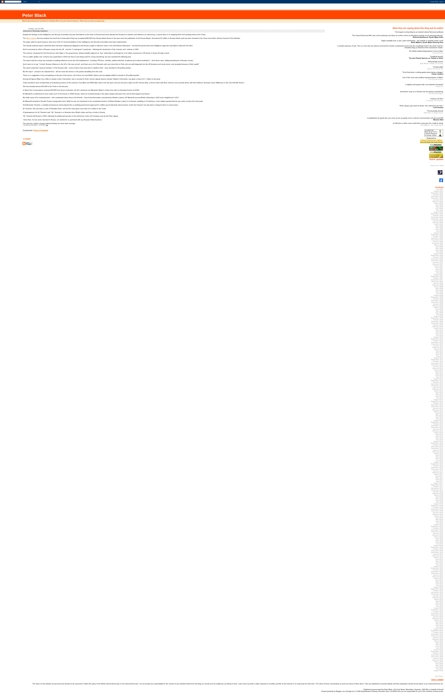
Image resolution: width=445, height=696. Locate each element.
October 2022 (438, 591)
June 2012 (439, 375)
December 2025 (437, 657)
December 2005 (437, 240)
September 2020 (437, 547)
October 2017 (438, 486)
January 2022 (438, 575)
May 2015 (439, 436)
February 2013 (437, 389)
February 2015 (437, 431)
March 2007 (438, 266)
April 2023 (439, 601)
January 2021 (438, 554)
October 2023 (438, 611)
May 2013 (439, 394)
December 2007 (437, 281)
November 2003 (437, 196)
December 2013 (437, 406)
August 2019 (438, 525)
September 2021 (437, 568)
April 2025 (439, 643)
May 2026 (439, 665)
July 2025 (439, 648)
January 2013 (438, 387)
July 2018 (439, 502)
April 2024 (439, 622)
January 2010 (438, 325)
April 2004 (439, 205)
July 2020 (439, 544)
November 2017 (437, 488)
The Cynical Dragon (435, 79)
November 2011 (437, 363)
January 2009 (438, 304)
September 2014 (437, 422)
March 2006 (438, 245)
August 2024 (438, 629)
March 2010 (438, 328)
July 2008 (439, 294)
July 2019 (439, 523)
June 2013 (439, 396)
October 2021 (438, 570)
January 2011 (438, 346)
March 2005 (438, 224)
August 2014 (438, 420)
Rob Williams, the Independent (432, 125)
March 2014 (438, 412)
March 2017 (438, 474)
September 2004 (437, 214)
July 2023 (439, 606)
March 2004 (438, 203)
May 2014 (439, 415)
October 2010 (438, 340)
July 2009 (439, 314)
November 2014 (437, 426)
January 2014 (438, 408)
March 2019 (438, 516)
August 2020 (438, 545)
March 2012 (438, 370)
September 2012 (437, 380)
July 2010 (439, 335)
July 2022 (439, 585)
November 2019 (437, 530)
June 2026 (439, 667)
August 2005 (438, 233)
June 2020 (439, 542)
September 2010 (437, 339)
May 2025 (439, 644)
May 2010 (439, 332)
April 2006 (439, 247)
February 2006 (437, 243)
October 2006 (438, 257)
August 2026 (438, 670)
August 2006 (438, 254)
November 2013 (437, 405)
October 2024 (438, 632)
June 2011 (439, 354)
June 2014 (439, 417)
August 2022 (438, 587)
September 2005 (437, 235)
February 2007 (437, 264)
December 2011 (437, 365)
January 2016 (438, 450)
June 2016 (439, 459)
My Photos (439, 676)
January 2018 (438, 492)
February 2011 (437, 347)
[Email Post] (46, 125)
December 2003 (437, 198)
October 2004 (438, 215)
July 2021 (439, 565)
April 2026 (439, 664)
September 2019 (437, 526)
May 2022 (439, 582)
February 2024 (437, 618)
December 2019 (437, 532)
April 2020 (439, 538)
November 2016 (437, 467)
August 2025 (438, 650)
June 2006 (439, 250)
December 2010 (437, 344)
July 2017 (439, 481)
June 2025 (439, 646)
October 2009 (438, 320)
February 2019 (437, 514)
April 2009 (439, 309)
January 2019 (438, 512)
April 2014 (439, 413)
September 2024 (437, 631)
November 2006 (437, 259)
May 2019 (439, 519)
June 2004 (439, 208)
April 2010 (439, 330)
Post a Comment (40, 130)
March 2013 (438, 391)
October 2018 (438, 507)
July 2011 (439, 356)
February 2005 (437, 222)
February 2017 (437, 472)
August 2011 (438, 358)
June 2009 (439, 313)
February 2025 (437, 639)
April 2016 (439, 455)
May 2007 (439, 269)
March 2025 (438, 641)
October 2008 (438, 299)
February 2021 (437, 556)
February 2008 (437, 285)
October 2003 (438, 195)
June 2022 (439, 584)
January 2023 (438, 596)
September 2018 (437, 505)
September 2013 (437, 401)
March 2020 (438, 537)
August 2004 (438, 212)
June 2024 (439, 625)
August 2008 (438, 295)
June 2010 (439, 334)
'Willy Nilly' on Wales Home (433, 113)
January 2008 (438, 283)
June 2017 (439, 479)
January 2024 (438, 617)
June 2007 (439, 271)
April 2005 (439, 226)
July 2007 (439, 273)
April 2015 (439, 434)
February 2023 (437, 598)
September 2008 (437, 297)
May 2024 (439, 624)
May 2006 (439, 248)
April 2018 (439, 497)
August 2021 (438, 566)
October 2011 (438, 361)
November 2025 (437, 655)
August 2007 (438, 274)
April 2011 (439, 351)
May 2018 (439, 499)
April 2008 (439, 288)
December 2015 (437, 448)
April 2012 (439, 372)
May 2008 (439, 290)
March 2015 (438, 433)
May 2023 (439, 603)
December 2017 (437, 490)
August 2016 (438, 462)
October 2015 (438, 445)
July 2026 (439, 669)
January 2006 (438, 241)
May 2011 (439, 353)
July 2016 (439, 460)
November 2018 (437, 509)
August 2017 (438, 483)
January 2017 (438, 471)
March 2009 (438, 307)
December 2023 (437, 615)
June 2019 (439, 521)
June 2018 (439, 500)
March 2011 (438, 349)
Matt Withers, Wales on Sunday (431, 63)
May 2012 (439, 373)
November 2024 (437, 634)
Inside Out (439, 86)
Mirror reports (31, 38)
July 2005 (439, 231)
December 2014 (437, 427)
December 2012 (437, 386)
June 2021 (439, 563)
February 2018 (437, 493)
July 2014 (439, 419)
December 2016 (437, 469)
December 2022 (437, 594)
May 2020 (439, 540)
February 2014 (437, 410)
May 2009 (439, 311)
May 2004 (439, 207)
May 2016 (439, 457)
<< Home (27, 139)
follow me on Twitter (437, 165)
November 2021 (437, 571)
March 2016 (438, 453)
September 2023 (437, 610)
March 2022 (438, 578)
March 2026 (438, 662)
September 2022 (437, 589)
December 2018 (437, 511)
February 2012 (437, 368)
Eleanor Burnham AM (435, 69)
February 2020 (437, 535)
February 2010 (437, 327)
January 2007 (438, 262)
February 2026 (437, 660)
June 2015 (439, 438)
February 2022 (437, 577)
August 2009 (438, 316)
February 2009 (437, 306)
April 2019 (439, 518)
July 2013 (439, 398)
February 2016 (437, 452)
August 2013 (438, 400)
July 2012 (439, 377)
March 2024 (438, 620)
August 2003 (438, 191)
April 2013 (439, 393)
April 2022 (439, 580)
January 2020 (438, 533)
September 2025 (437, 651)
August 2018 (438, 504)
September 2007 (437, 276)
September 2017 (437, 485)
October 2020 (438, 549)
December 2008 (437, 302)
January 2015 (438, 429)
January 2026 (438, 658)
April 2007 (439, 268)
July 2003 (439, 189)
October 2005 (438, 236)
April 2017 (439, 476)
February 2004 (437, 202)
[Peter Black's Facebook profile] (441, 182)
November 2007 (437, 280)
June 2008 (439, 292)
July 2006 (439, 252)
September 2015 (437, 443)
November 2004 (437, 217)
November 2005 (437, 238)
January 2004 (438, 200)
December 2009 (437, 323)
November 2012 (437, 384)
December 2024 (437, 636)
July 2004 (439, 210)
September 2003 (437, 193)
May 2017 (439, 478)
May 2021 (439, 561)
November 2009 (437, 321)
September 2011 (437, 360)
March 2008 (438, 287)
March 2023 (438, 599)
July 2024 (439, 627)
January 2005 (438, 221)
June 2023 (439, 604)
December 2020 (437, 552)
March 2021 (438, 558)
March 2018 (438, 495)
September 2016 (437, 464)
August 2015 (438, 441)
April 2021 (439, 559)
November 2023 (437, 613)
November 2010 (437, 342)
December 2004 (437, 219)
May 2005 (439, 228)
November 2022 (437, 592)
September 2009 (437, 318)
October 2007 (438, 278)
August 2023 (438, 608)
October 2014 (438, 424)
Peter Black (34, 15)
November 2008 (437, 301)
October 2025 (438, 653)
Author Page (100, 21)
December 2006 (437, 261)
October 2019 (438, 528)
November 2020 (437, 551)
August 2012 (438, 379)
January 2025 (438, 637)
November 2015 (437, 446)
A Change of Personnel (434, 100)
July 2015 (439, 439)
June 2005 (439, 229)
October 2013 (438, 403)
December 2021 (437, 573)
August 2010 (438, 337)
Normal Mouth (438, 53)
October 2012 (438, 382)
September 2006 (437, 255)
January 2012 (438, 367)
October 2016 (438, 466)
